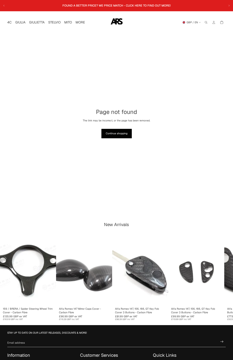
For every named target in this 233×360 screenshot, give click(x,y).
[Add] (106, 300)
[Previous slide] (4, 6)
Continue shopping (116, 133)
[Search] (206, 22)
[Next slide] (229, 6)
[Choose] (50, 300)
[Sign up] (222, 341)
